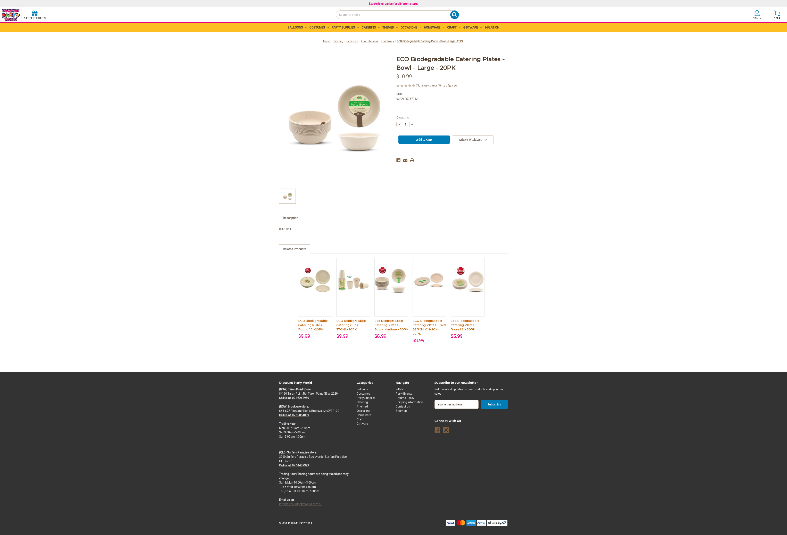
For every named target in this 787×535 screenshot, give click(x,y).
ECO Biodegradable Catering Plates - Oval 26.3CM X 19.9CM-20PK (429, 327)
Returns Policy (405, 398)
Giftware (470, 27)
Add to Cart (315, 291)
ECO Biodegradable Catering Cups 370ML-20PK (351, 325)
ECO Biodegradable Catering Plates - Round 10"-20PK (313, 325)
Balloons (295, 27)
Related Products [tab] (294, 249)
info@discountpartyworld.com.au (300, 504)
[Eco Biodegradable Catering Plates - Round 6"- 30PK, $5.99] (468, 280)
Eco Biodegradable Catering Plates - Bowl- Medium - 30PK (391, 325)
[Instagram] (446, 430)
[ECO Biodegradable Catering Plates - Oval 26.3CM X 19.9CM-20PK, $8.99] (429, 280)
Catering (369, 27)
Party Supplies (343, 27)
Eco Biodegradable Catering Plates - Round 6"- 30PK (465, 325)
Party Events (404, 393)
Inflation (491, 27)
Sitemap (401, 410)
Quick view (315, 283)
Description (290, 218)
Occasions (409, 27)
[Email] (405, 160)
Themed (388, 27)
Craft (452, 27)
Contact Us (403, 406)
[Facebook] (398, 160)
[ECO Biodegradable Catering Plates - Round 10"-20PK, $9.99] (315, 280)
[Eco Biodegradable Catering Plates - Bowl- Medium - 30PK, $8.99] (391, 280)
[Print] (412, 160)
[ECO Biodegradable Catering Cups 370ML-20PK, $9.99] (353, 280)
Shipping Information (409, 402)
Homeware (432, 27)
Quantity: (402, 117)
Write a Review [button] (447, 85)
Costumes (317, 27)
